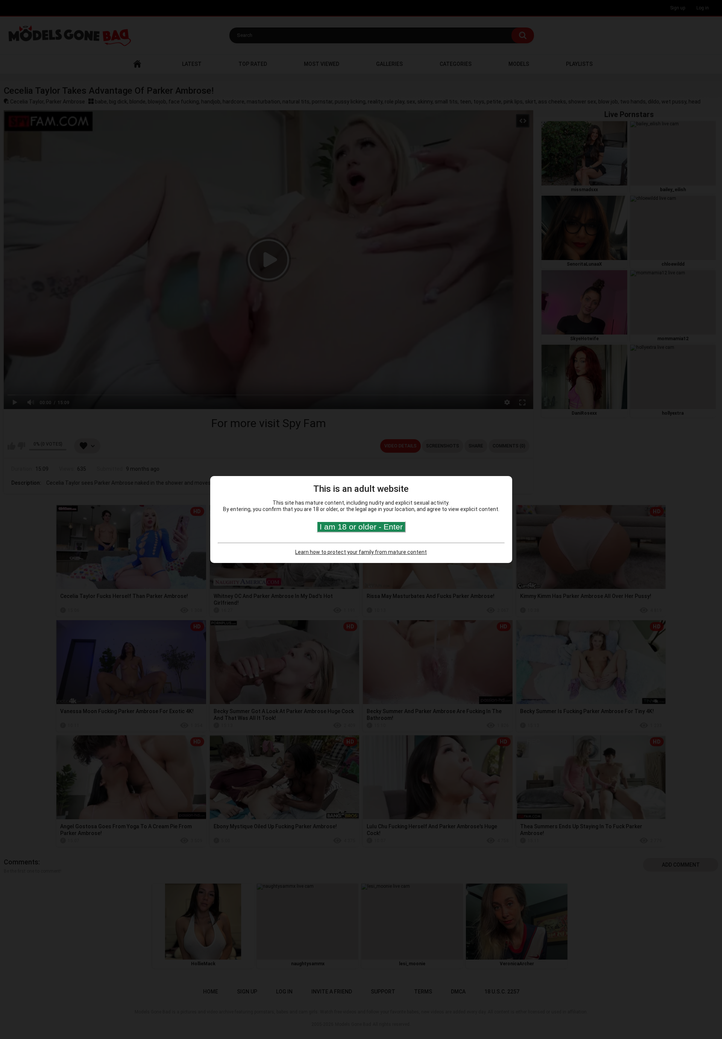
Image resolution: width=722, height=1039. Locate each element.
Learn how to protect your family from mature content (361, 552)
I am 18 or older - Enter (361, 526)
